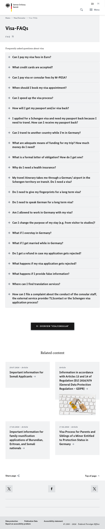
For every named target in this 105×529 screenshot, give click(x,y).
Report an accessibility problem (18, 524)
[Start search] (81, 8)
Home (7, 18)
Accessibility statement (53, 521)
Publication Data (30, 521)
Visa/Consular (20, 18)
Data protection (11, 521)
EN (92, 3)
